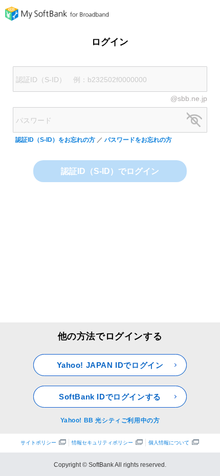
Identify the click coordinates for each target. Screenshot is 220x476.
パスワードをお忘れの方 (138, 139)
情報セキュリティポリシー (102, 442)
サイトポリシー (38, 442)
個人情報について (168, 442)
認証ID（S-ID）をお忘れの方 (56, 139)
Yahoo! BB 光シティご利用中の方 (110, 420)
